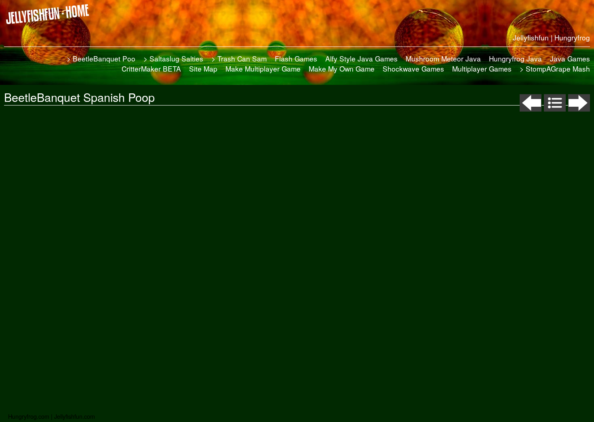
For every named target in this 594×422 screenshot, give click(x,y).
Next (579, 103)
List (555, 103)
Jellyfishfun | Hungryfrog (551, 37)
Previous (530, 103)
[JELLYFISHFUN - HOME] (50, 14)
